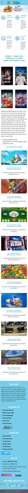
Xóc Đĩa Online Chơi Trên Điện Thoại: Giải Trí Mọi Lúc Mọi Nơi (14, 225)
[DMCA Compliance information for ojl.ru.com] (7, 427)
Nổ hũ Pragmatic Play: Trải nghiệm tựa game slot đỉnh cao (14, 254)
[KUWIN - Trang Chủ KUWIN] (14, 2)
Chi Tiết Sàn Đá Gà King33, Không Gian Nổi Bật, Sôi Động (14, 340)
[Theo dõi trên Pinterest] (5, 475)
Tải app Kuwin (6, 441)
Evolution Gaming (13, 124)
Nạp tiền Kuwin (7, 444)
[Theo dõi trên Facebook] (2, 475)
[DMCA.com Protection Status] (5, 453)
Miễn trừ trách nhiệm (8, 413)
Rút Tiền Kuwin (7, 446)
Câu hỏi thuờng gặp (8, 415)
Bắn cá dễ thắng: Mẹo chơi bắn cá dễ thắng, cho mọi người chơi (14, 168)
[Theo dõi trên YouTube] (8, 475)
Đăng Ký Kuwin (7, 436)
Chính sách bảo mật (8, 410)
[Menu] (2, 2)
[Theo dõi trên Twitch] (10, 475)
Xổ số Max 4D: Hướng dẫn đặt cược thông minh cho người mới (14, 282)
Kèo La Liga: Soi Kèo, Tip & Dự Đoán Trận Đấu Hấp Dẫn (14, 368)
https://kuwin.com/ (8, 141)
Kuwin (2, 387)
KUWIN (3, 111)
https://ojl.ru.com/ (12, 461)
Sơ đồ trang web (7, 423)
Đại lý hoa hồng (7, 418)
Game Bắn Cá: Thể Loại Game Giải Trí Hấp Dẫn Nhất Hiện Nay (14, 311)
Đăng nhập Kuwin (7, 438)
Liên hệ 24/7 (6, 420)
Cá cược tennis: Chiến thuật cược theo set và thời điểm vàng (14, 197)
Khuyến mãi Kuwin (8, 449)
